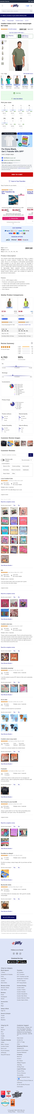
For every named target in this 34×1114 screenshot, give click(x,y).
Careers (19, 1058)
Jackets (3, 980)
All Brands (3, 1052)
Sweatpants (4, 996)
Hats (2, 1003)
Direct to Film (6, 466)
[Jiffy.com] (15, 5)
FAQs (18, 1044)
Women (3, 1029)
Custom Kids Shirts (22, 996)
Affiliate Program (21, 1062)
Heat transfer (25, 466)
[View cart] (31, 6)
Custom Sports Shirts (22, 1000)
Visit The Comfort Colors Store (16, 32)
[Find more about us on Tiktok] (20, 954)
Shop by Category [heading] (6, 968)
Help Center (20, 1038)
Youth (2, 1033)
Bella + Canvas (5, 1044)
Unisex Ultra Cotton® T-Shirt (24, 324)
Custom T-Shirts (21, 989)
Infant (2, 1038)
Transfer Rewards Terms (23, 1077)
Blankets (3, 1019)
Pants (2, 994)
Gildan (2, 1042)
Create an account (21, 168)
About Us (19, 1056)
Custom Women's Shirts (23, 998)
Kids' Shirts (4, 989)
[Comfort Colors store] (23, 29)
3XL (13, 118)
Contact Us (20, 1040)
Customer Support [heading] (23, 1025)
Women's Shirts (5, 987)
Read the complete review (8, 501)
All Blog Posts (20, 1066)
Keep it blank (6, 473)
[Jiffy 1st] (5, 110)
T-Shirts (3, 972)
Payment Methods (21, 1052)
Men (2, 1031)
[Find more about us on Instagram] (17, 954)
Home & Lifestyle (5, 1013)
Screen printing (16, 466)
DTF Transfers (21, 974)
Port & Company (5, 1050)
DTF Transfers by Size (23, 976)
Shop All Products (5, 1054)
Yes (14, 505)
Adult (2, 1027)
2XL (4, 118)
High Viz (3, 1010)
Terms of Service (21, 1073)
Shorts (2, 998)
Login (27, 6)
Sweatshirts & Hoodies (7, 974)
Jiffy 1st (26, 307)
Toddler (3, 1036)
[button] (2, 5)
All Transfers (20, 972)
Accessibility (20, 1075)
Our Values (20, 1060)
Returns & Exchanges (22, 1050)
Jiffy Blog (19, 1064)
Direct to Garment (15, 469)
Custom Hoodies (21, 991)
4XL (21, 118)
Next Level (3, 1048)
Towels (3, 1015)
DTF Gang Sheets (21, 982)
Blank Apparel (5, 970)
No (19, 505)
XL (29, 105)
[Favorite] (5, 41)
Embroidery (6, 469)
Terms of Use (20, 1111)
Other (13, 473)
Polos (2, 976)
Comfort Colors (5, 1046)
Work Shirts (4, 982)
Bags (2, 1005)
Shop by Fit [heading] (4, 1025)
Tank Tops (3, 978)
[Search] (31, 11)
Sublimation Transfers (22, 978)
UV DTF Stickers (21, 980)
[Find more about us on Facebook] (14, 954)
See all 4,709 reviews (8, 917)
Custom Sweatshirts (22, 993)
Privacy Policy (20, 1071)
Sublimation (26, 469)
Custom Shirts (20, 987)
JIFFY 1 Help (21, 1042)
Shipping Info (20, 1048)
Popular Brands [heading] (6, 1040)
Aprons (3, 1017)
